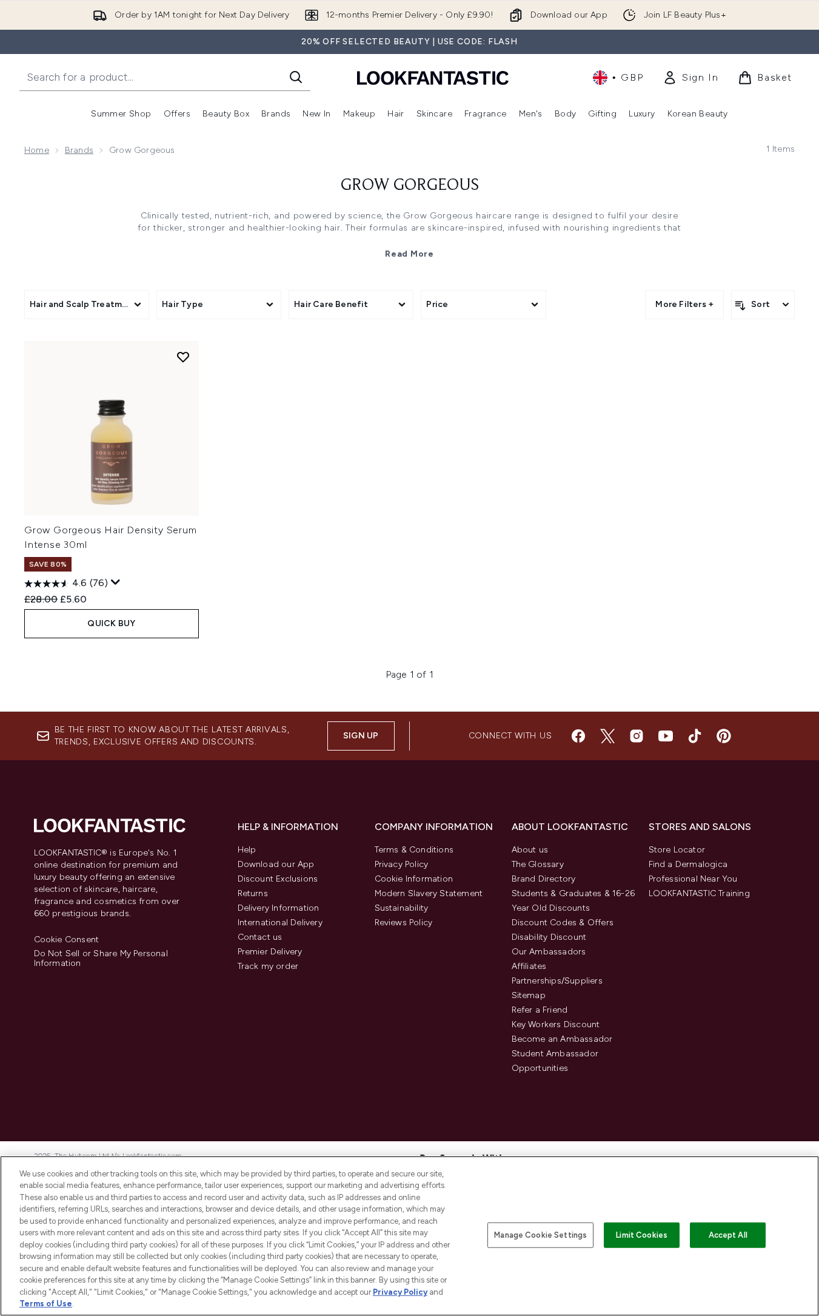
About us (530, 850)
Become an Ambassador (562, 1039)
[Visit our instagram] (636, 736)
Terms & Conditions (414, 850)
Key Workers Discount (556, 1024)
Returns (253, 893)
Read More (409, 254)
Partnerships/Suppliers (557, 981)
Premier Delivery (270, 952)
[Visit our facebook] (578, 736)
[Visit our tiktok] (694, 736)
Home (36, 150)
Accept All (728, 1235)
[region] (409, 1236)
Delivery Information (278, 908)
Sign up (360, 736)
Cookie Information (414, 879)
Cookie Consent (66, 940)
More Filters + (684, 304)
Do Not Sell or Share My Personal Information (101, 958)
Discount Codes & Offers (563, 922)
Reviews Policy (404, 922)
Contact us (260, 937)
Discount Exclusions (278, 879)
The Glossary (538, 864)
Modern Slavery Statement (429, 893)
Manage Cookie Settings (540, 1235)
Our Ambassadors (549, 952)
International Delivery (280, 922)
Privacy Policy (402, 864)
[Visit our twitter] (607, 736)
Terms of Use (45, 1303)
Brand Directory (544, 879)
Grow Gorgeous (410, 185)
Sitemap (529, 995)
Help (247, 850)
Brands (79, 150)
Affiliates (529, 966)
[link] (690, 78)
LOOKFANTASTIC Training (699, 893)
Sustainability (402, 908)
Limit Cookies (641, 1235)
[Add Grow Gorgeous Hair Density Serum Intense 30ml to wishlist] (183, 356)
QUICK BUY (111, 623)
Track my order (268, 966)
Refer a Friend (540, 1010)
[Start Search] (296, 77)
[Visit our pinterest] (723, 736)
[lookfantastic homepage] (433, 77)
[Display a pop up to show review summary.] (116, 582)
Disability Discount (549, 937)
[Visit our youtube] (665, 736)
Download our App (276, 864)
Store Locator (677, 850)
